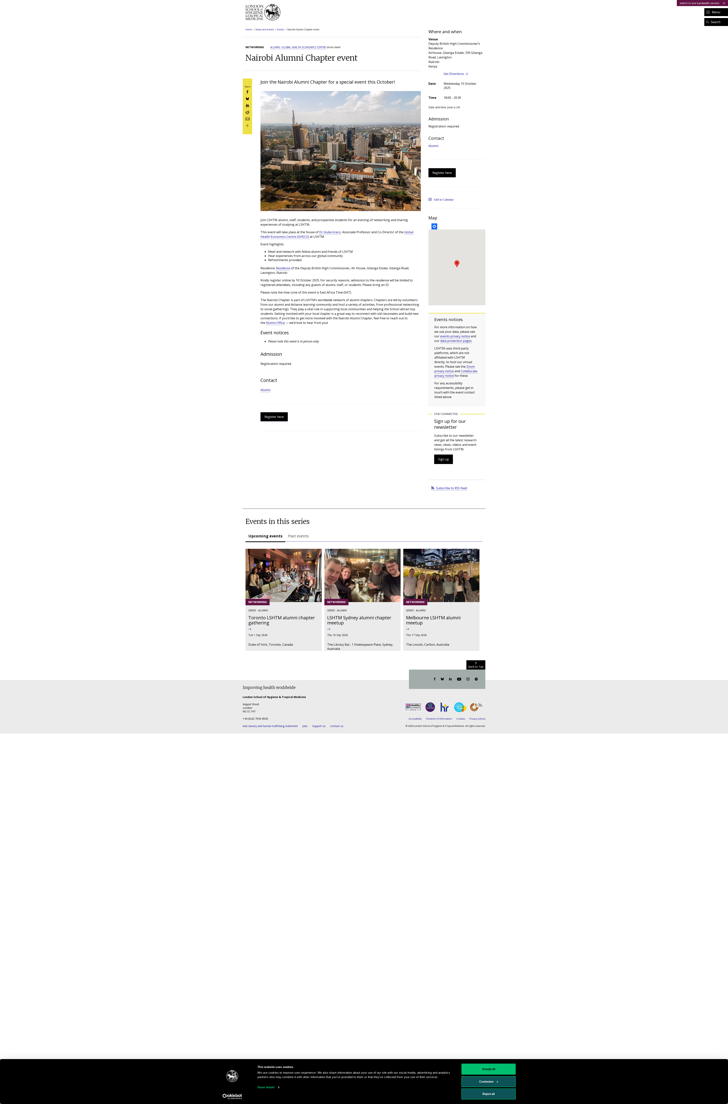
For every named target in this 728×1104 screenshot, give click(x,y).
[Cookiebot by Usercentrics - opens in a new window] (232, 1096)
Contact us (336, 726)
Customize (486, 1081)
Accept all (488, 1069)
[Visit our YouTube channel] (459, 679)
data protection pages (456, 341)
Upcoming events (265, 536)
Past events (298, 536)
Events (280, 29)
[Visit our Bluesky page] (442, 679)
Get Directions (454, 74)
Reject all (488, 1093)
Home (249, 29)
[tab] (265, 536)
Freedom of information (439, 718)
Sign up (443, 459)
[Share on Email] (247, 118)
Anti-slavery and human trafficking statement (270, 726)
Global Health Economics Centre (304, 47)
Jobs (305, 726)
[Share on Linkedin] (247, 105)
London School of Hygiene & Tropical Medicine (264, 12)
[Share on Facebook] (247, 91)
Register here (274, 417)
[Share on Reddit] (247, 111)
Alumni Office (275, 323)
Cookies (460, 718)
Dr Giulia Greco (330, 232)
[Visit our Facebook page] (434, 679)
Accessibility (415, 718)
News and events (265, 29)
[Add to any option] (247, 125)
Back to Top (475, 666)
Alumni (275, 47)
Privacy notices (477, 718)
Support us (319, 726)
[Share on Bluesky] (247, 98)
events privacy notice (455, 336)
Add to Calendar (443, 199)
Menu (716, 12)
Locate (434, 226)
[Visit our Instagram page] (467, 679)
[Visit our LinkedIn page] (450, 679)
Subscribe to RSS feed (451, 488)
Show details (266, 1087)
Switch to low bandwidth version (699, 3)
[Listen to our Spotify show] (476, 679)
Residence (283, 268)
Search (715, 22)
